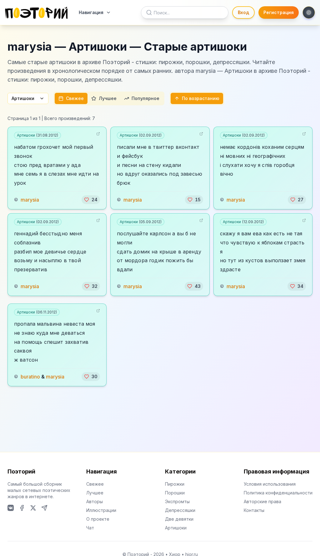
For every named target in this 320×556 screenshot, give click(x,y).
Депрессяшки (180, 510)
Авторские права (262, 501)
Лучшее (108, 98)
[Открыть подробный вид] (98, 134)
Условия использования (270, 484)
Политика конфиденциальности (278, 492)
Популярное (145, 98)
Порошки (175, 492)
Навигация (91, 12)
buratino (30, 376)
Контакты (254, 510)
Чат (90, 527)
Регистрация (278, 12)
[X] (33, 508)
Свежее (75, 98)
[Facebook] (22, 508)
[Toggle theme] (308, 12)
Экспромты (177, 501)
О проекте (97, 519)
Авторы (94, 501)
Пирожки (174, 484)
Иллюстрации (101, 510)
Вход (243, 12)
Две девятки (179, 519)
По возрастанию (200, 98)
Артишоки (23, 98)
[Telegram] (44, 508)
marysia (30, 200)
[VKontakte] (11, 508)
